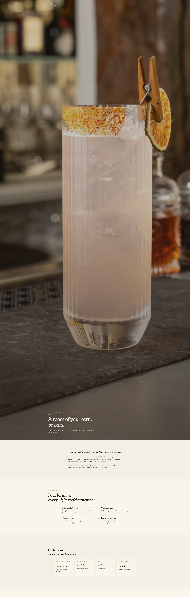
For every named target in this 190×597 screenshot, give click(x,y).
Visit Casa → (81, 573)
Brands (130, 3)
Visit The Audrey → (124, 573)
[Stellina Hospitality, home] (52, 4)
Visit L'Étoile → (103, 573)
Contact (139, 3)
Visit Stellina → (61, 573)
